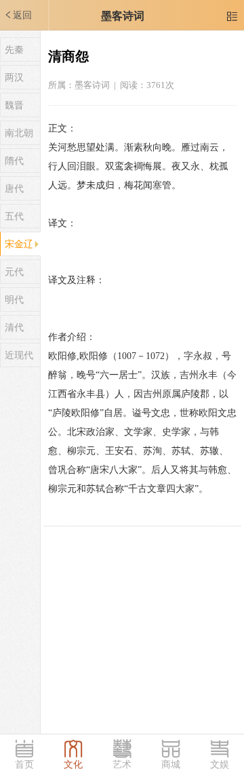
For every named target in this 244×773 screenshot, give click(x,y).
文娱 (219, 764)
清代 (14, 327)
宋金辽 (19, 244)
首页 (24, 764)
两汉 (14, 77)
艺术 (122, 764)
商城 (170, 764)
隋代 (14, 161)
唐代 (14, 189)
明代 (14, 300)
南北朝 (19, 133)
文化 (73, 764)
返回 (17, 15)
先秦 (14, 50)
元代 (14, 272)
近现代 (19, 355)
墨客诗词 (122, 16)
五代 (14, 216)
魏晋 (14, 105)
